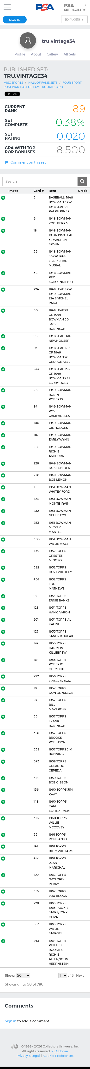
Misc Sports (13, 82)
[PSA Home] (45, 7)
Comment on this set (28, 162)
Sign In (14, 20)
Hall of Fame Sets (42, 82)
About (36, 54)
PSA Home (59, 1051)
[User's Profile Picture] (28, 40)
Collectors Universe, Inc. (61, 1046)
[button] (75, 7)
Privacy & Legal (28, 1056)
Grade (83, 191)
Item (52, 191)
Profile (20, 54)
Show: (10, 975)
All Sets (70, 54)
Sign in (10, 1021)
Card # (39, 191)
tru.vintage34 (58, 41)
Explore (74, 19)
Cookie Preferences (58, 1056)
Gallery (52, 54)
